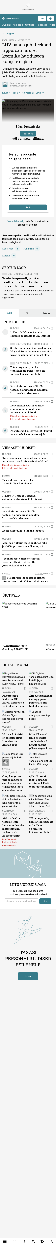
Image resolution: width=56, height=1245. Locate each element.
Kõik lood (18, 24)
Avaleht (6, 24)
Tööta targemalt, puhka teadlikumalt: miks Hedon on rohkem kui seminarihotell (25, 282)
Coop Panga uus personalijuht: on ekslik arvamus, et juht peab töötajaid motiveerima (13, 783)
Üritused (29, 24)
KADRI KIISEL (8, 40)
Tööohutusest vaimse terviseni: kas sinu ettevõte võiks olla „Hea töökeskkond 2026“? (21, 562)
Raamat (6, 476)
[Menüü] (5, 1241)
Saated (6, 573)
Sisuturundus (15, 274)
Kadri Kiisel (8, 248)
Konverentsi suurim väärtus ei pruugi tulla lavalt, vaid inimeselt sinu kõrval (27, 409)
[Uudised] (14, 1241)
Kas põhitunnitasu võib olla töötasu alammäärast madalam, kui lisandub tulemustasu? (29, 390)
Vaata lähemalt (15, 221)
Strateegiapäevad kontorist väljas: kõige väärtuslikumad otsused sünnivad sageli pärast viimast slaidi (31, 351)
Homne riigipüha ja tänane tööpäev (23, 530)
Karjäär (6, 255)
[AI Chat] (42, 1241)
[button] (21, 901)
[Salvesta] (52, 328)
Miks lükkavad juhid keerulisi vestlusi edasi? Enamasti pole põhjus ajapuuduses (40, 741)
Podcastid (42, 24)
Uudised (14, 328)
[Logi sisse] (51, 1241)
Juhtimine (28, 248)
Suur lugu (8, 811)
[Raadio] (24, 1241)
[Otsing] (33, 1241)
